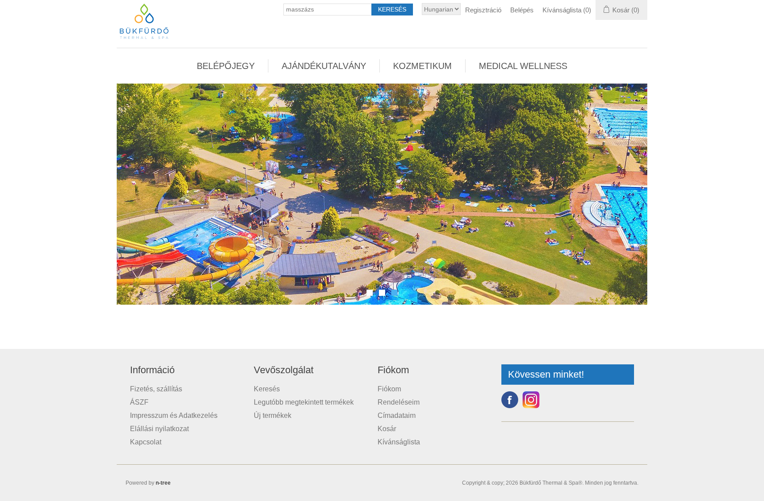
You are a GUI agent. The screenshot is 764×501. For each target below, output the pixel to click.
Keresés (267, 389)
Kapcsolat (145, 442)
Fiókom (389, 389)
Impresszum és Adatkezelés (174, 415)
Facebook (509, 399)
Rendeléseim (399, 402)
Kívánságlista (399, 442)
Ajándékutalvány (324, 66)
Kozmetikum (422, 66)
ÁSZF (139, 402)
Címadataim (397, 415)
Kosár (387, 428)
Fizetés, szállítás (156, 389)
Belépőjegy (226, 66)
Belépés (522, 10)
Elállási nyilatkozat (159, 428)
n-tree (163, 483)
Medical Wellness (523, 66)
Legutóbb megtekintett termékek (304, 402)
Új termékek (272, 415)
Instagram (531, 399)
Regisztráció (483, 10)
